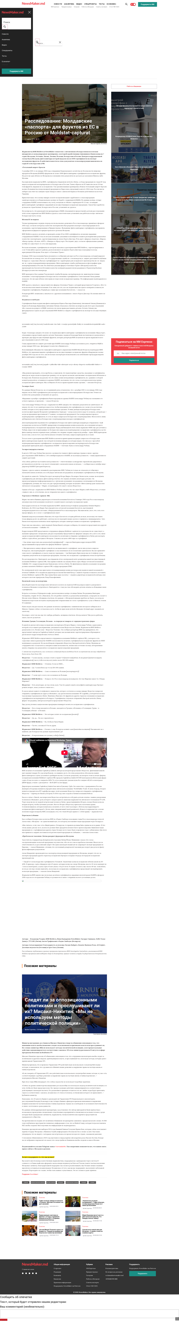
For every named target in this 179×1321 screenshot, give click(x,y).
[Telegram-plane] (36, 1273)
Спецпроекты (90, 4)
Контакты (57, 1275)
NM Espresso (55, 7)
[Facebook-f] (22, 1273)
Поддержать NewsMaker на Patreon (67, 1286)
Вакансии (57, 1279)
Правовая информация (62, 1282)
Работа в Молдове (88, 7)
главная (26, 1182)
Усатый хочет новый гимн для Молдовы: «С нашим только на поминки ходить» (92, 1231)
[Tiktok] (33, 1273)
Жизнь (27, 115)
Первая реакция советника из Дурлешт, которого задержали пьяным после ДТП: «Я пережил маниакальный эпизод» (49, 1217)
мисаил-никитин (51, 1182)
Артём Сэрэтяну (30, 1029)
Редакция (57, 1272)
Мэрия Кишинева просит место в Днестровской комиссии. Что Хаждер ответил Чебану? (92, 1216)
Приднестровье (66, 7)
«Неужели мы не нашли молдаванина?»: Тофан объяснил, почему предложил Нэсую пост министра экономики (93, 1203)
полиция (83, 1182)
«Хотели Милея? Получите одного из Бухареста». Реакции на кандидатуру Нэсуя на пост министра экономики (51, 1231)
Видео (79, 4)
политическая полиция (72, 1182)
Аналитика (69, 4)
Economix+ (111, 4)
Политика (28, 993)
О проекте (57, 1268)
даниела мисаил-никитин (38, 1182)
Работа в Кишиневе (134, 86)
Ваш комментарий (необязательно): (22, 1306)
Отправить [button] (3, 1320)
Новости (58, 4)
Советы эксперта (101, 7)
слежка (92, 1182)
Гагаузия (76, 7)
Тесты (102, 4)
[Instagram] (29, 1273)
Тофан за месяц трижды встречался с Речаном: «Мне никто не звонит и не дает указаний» (51, 1202)
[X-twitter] (26, 1273)
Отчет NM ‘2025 (114, 7)
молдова (60, 1182)
